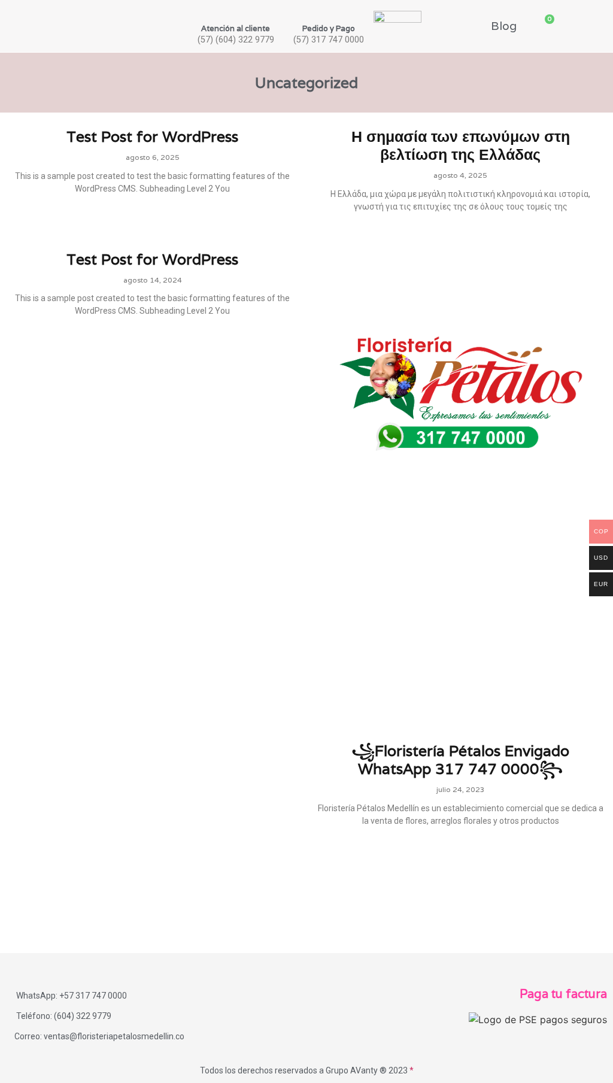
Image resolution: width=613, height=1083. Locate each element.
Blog (504, 26)
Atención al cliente (235, 28)
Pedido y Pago (328, 28)
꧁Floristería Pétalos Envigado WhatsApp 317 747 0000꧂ (460, 759)
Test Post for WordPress (152, 136)
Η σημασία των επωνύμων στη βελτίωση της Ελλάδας (460, 145)
